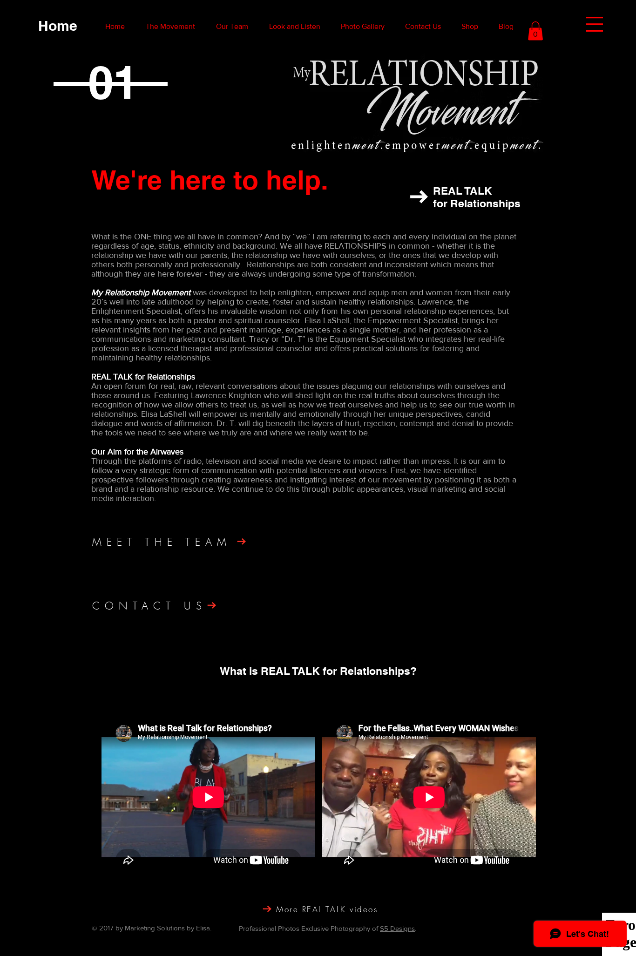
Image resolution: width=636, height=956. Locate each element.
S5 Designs (397, 928)
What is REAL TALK (271, 670)
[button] (594, 24)
